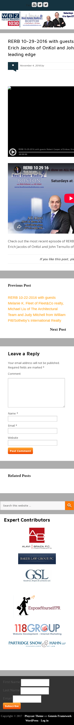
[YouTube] (34, 4)
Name (12, 413)
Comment (14, 374)
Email (11, 425)
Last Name (11, 690)
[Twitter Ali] (45, 4)
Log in (45, 720)
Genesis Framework (60, 716)
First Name (11, 682)
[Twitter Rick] (39, 4)
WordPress (31, 720)
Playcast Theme (34, 716)
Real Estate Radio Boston (37, 19)
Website (13, 438)
